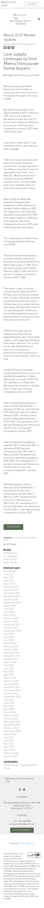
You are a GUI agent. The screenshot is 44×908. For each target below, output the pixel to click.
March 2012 (10, 750)
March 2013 (10, 712)
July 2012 (8, 737)
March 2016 (10, 615)
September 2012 (12, 731)
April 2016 (9, 612)
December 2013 (12, 687)
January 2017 (11, 590)
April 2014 (9, 675)
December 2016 (12, 593)
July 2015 (8, 634)
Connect (31, 4)
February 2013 (11, 716)
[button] (20, 789)
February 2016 (11, 618)
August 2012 (10, 734)
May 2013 (9, 706)
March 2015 (10, 643)
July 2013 (8, 700)
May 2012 (9, 744)
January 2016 (11, 621)
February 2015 (11, 646)
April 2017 (9, 581)
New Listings (10, 559)
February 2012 (11, 753)
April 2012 (9, 747)
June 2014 (9, 669)
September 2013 (12, 697)
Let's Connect (22, 830)
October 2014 (11, 659)
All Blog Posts (10, 553)
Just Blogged (10, 556)
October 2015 (11, 628)
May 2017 (9, 578)
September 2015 (12, 631)
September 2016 (12, 603)
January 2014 (11, 684)
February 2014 (11, 681)
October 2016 (11, 600)
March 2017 (10, 584)
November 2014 (12, 656)
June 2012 (9, 741)
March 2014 (10, 678)
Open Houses (11, 562)
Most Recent (10, 571)
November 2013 (12, 690)
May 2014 (9, 672)
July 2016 (8, 609)
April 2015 (9, 640)
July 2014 (8, 665)
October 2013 (11, 694)
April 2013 (9, 709)
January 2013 (11, 719)
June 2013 (9, 703)
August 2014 (10, 662)
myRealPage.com (27, 843)
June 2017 (9, 574)
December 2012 (12, 722)
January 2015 (11, 650)
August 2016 (10, 606)
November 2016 (12, 596)
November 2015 (12, 625)
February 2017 (11, 587)
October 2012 (11, 728)
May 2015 (9, 637)
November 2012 (12, 725)
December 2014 (12, 653)
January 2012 (11, 756)
